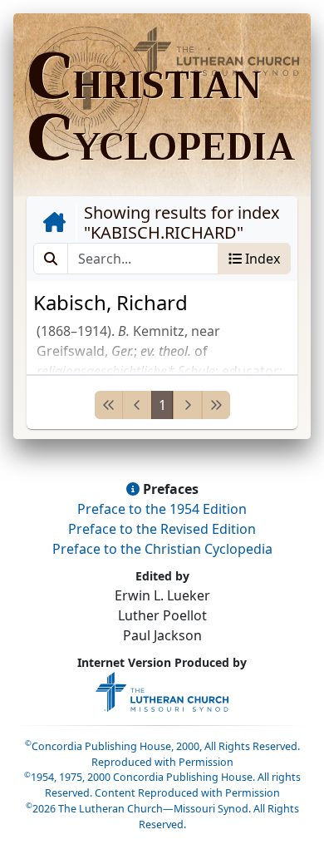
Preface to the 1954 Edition (162, 509)
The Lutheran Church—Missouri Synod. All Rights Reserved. (162, 817)
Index (261, 258)
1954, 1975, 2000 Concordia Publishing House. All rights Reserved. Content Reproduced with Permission (162, 785)
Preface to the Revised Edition (162, 529)
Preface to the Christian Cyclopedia (162, 549)
